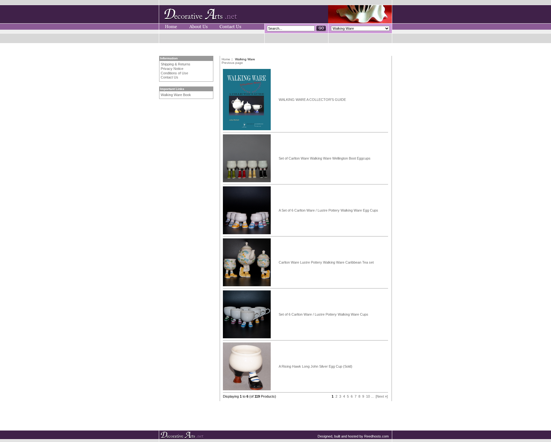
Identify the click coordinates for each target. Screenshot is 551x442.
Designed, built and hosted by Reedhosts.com (353, 436)
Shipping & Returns (175, 64)
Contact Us (169, 77)
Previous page (232, 62)
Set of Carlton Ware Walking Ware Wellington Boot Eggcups (325, 158)
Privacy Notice (172, 69)
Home (226, 59)
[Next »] (382, 396)
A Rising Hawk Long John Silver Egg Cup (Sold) (315, 366)
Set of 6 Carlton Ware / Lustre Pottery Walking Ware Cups (323, 314)
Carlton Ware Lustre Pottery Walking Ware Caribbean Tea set (326, 262)
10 (368, 396)
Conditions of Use (174, 73)
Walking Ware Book (176, 95)
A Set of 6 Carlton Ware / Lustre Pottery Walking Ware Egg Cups (328, 210)
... (372, 396)
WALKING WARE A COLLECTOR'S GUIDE (312, 99)
